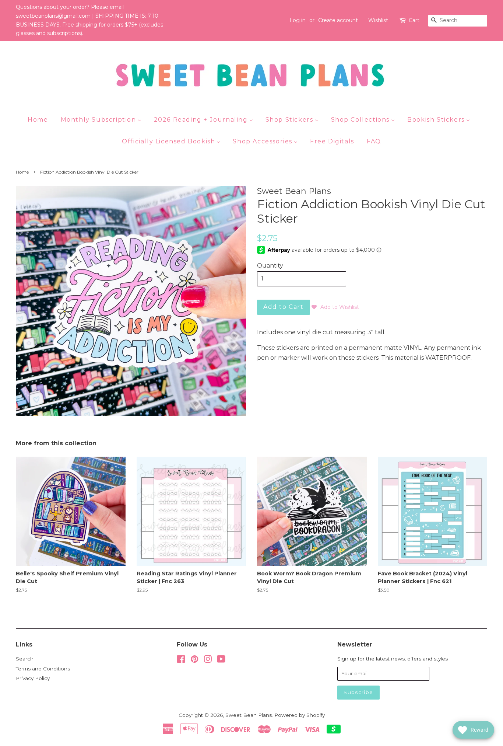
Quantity (270, 265)
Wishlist (378, 20)
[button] (335, 307)
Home (22, 172)
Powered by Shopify (299, 715)
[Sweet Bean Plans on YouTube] (221, 660)
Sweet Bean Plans (248, 715)
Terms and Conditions (43, 669)
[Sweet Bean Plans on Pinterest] (194, 660)
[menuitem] (40, 119)
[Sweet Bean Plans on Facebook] (181, 660)
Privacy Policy (33, 678)
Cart (414, 20)
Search (25, 659)
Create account (338, 20)
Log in (297, 20)
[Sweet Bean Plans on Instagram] (208, 660)
